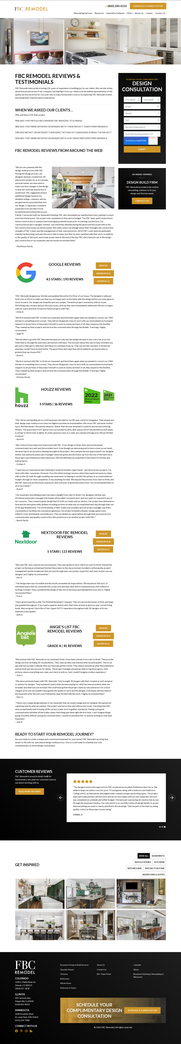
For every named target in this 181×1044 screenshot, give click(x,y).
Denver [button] (103, 265)
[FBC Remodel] (40, 9)
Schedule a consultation (148, 6)
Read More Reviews (29, 791)
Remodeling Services (83, 13)
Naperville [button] (103, 281)
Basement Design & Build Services (74, 965)
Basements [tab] (158, 855)
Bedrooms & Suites (68, 988)
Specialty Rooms (67, 969)
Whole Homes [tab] (143, 862)
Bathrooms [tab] (135, 868)
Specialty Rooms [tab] (155, 868)
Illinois (136, 969)
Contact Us (160, 13)
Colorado (137, 965)
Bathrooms (64, 979)
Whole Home (65, 983)
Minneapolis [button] (103, 273)
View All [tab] (144, 855)
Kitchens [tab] (159, 862)
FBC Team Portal (104, 974)
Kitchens (64, 974)
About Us (139, 13)
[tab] (160, 827)
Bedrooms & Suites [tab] (154, 874)
